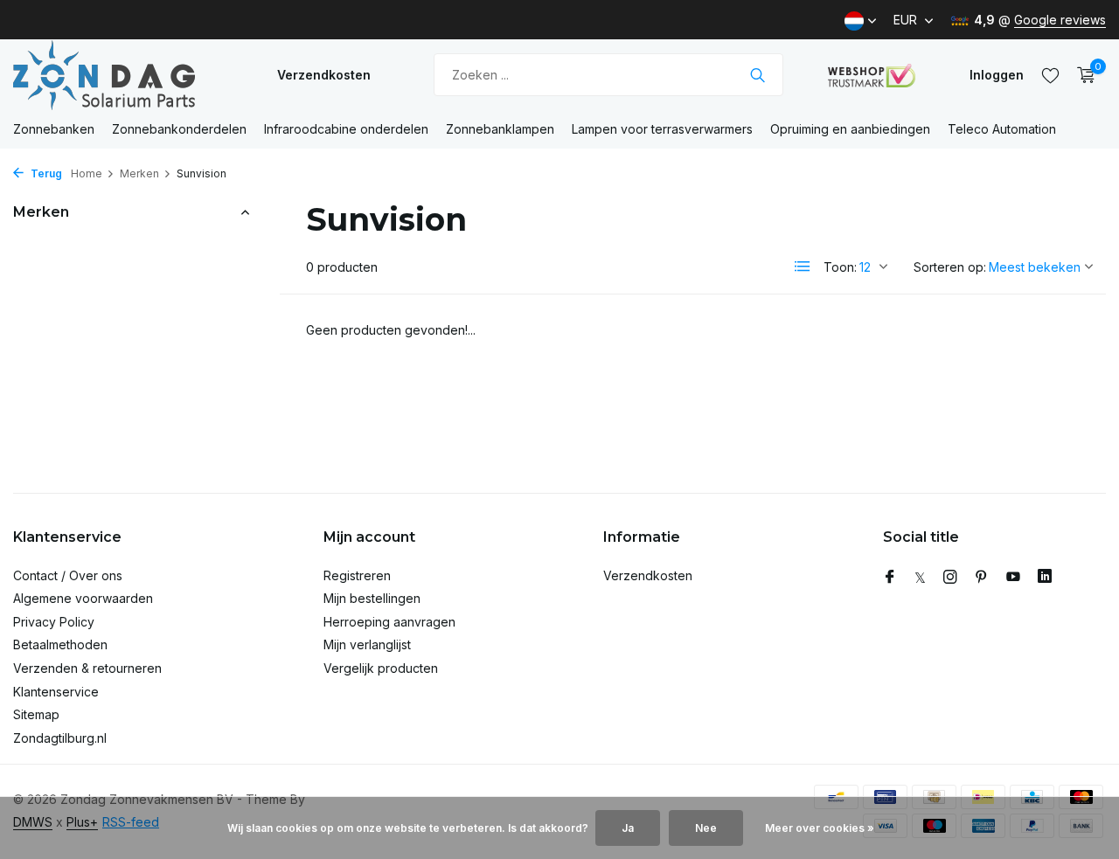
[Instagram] (950, 578)
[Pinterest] (982, 578)
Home (86, 173)
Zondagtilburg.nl (60, 738)
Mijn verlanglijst (367, 644)
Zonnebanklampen (500, 128)
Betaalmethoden (60, 644)
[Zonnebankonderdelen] (122, 74)
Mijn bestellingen (371, 598)
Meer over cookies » (819, 828)
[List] (802, 266)
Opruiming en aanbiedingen (850, 128)
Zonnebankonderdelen (179, 128)
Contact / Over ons (67, 575)
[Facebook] (890, 578)
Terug (45, 173)
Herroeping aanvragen (389, 621)
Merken (139, 173)
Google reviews (1060, 19)
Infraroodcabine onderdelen (346, 128)
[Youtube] (1013, 578)
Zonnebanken (53, 128)
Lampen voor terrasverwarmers (662, 128)
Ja (628, 828)
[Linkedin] (1045, 578)
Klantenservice (56, 691)
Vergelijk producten (380, 668)
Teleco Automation (1002, 128)
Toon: (840, 267)
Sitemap (36, 714)
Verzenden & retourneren (87, 668)
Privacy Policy (53, 621)
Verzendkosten (324, 74)
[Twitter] (920, 578)
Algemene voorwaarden (83, 598)
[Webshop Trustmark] (871, 75)
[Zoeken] (757, 75)
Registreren (357, 575)
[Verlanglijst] (1050, 75)
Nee (706, 828)
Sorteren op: (950, 267)
